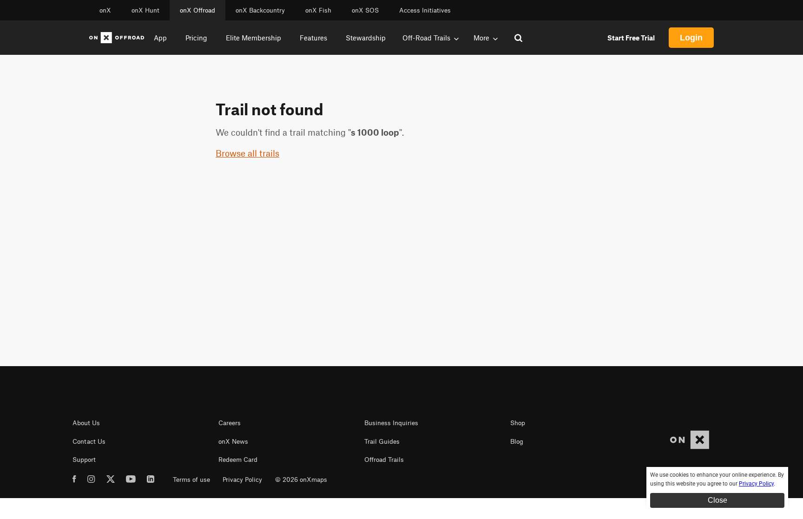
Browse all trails (247, 153)
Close (717, 500)
